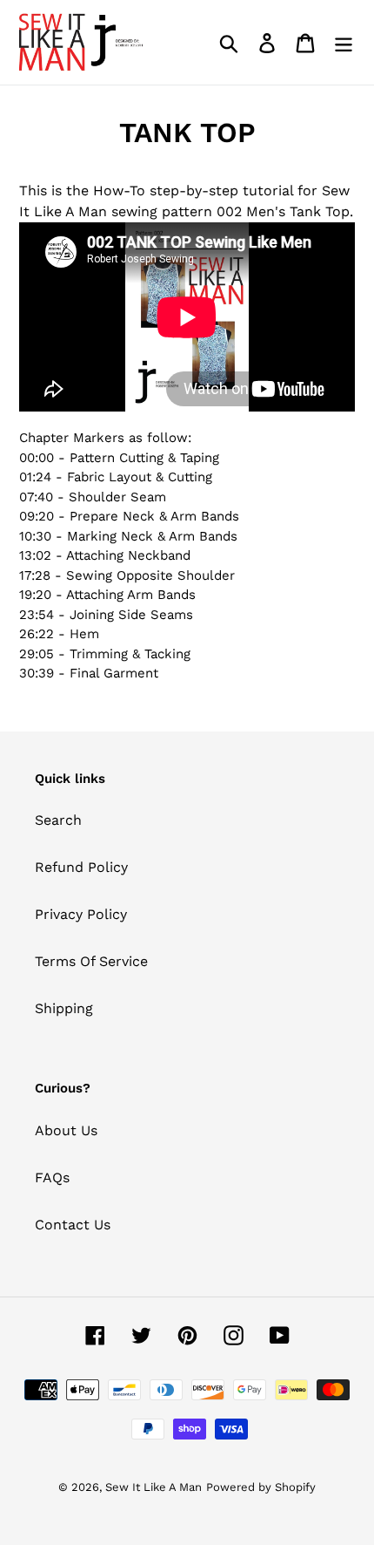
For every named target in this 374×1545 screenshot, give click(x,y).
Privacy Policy (81, 914)
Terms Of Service (91, 961)
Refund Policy (81, 867)
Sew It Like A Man (153, 1487)
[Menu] (343, 42)
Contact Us (72, 1224)
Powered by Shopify (261, 1487)
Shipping (64, 1008)
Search (58, 820)
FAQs (52, 1177)
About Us (66, 1130)
